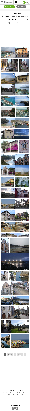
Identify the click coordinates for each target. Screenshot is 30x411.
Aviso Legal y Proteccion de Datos (11, 392)
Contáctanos (16, 394)
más (26, 19)
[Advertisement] (15, 35)
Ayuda (22, 394)
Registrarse (21, 6)
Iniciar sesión (9, 6)
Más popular (11, 19)
